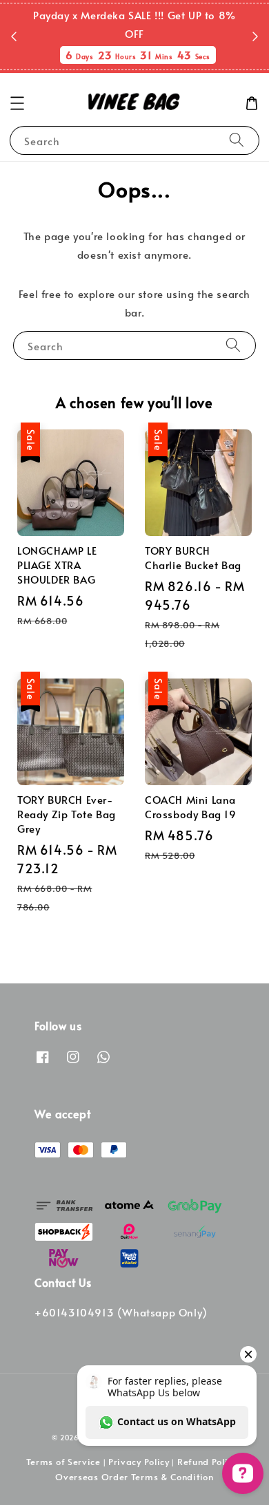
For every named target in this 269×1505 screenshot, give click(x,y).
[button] (17, 103)
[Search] (237, 140)
